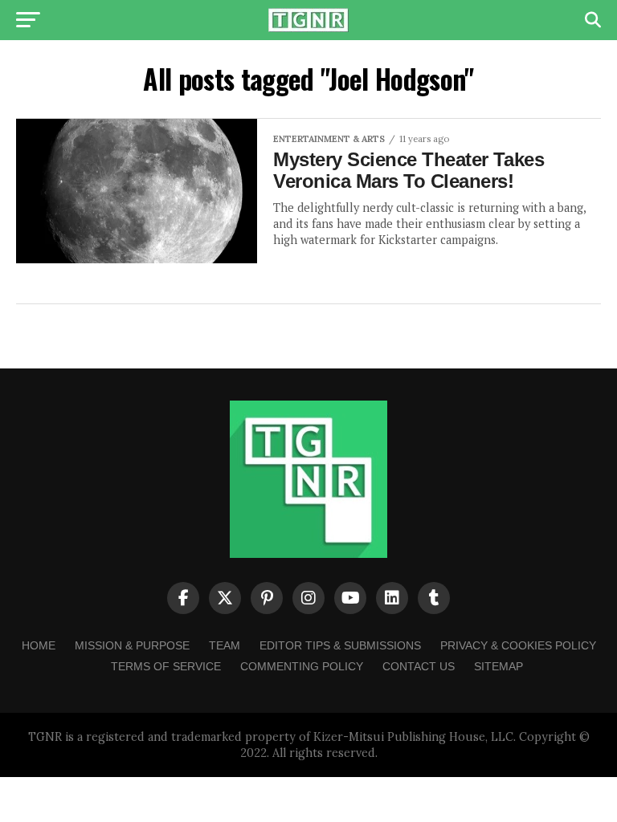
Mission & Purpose (132, 645)
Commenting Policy (301, 666)
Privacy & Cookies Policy (518, 645)
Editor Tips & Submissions (340, 645)
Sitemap (498, 666)
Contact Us (418, 666)
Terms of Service (166, 666)
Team (224, 645)
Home (38, 645)
